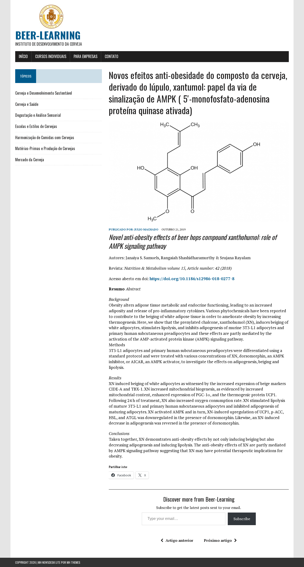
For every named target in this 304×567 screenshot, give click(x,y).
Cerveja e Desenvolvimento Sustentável (43, 93)
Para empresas (85, 56)
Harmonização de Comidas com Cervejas (44, 137)
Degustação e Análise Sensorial (38, 115)
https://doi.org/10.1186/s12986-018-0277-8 (192, 278)
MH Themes (73, 562)
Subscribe (241, 518)
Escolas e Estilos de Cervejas (36, 126)
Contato (111, 56)
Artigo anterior (179, 540)
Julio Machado (146, 229)
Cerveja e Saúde (26, 104)
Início (23, 56)
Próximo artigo (218, 540)
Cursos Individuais (50, 56)
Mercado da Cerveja (29, 159)
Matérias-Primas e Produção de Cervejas (45, 148)
